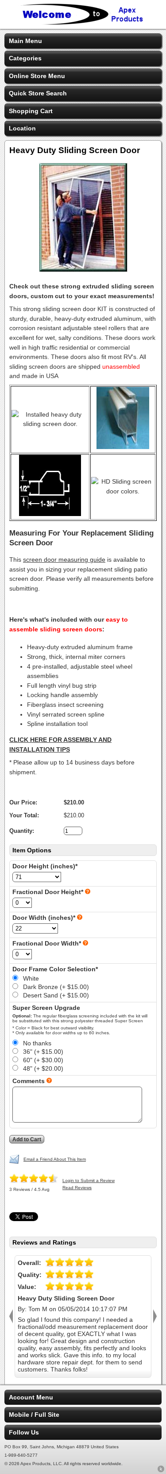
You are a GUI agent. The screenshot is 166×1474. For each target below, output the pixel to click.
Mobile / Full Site (34, 1414)
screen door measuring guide (64, 559)
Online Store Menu (37, 75)
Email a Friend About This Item (54, 1159)
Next (155, 1316)
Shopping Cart (31, 110)
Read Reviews (77, 1187)
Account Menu (31, 1397)
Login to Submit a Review (88, 1180)
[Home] (83, 23)
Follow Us (24, 1432)
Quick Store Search (38, 93)
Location (22, 128)
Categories (25, 58)
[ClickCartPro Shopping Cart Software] (161, 1470)
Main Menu (25, 40)
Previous (11, 1316)
